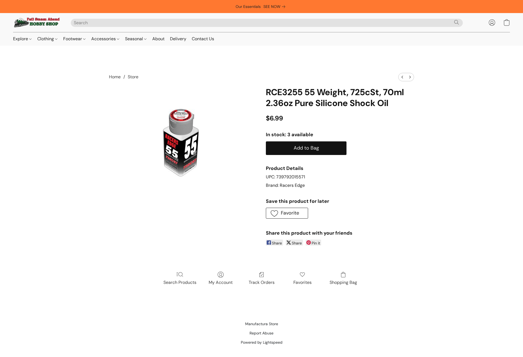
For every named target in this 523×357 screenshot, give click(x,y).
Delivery (178, 39)
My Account (221, 282)
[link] (275, 6)
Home (115, 77)
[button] (36, 22)
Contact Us (203, 39)
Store (133, 77)
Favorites (302, 282)
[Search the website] (456, 22)
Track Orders (262, 282)
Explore (21, 39)
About (158, 39)
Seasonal (134, 39)
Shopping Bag (343, 282)
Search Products (179, 282)
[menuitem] (402, 77)
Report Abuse (261, 333)
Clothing (46, 39)
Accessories (104, 39)
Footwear (73, 39)
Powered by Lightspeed (261, 342)
